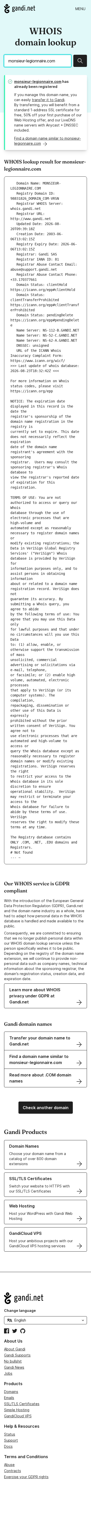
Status (9, 1434)
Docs (8, 1446)
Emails (9, 1398)
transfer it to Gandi (48, 100)
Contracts (12, 1471)
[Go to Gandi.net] (19, 8)
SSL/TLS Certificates (21, 1404)
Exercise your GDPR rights (26, 1477)
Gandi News (14, 1367)
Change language (20, 1310)
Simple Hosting (16, 1410)
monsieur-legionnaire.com (37, 81)
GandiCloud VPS (18, 1416)
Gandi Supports (17, 1355)
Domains (11, 1391)
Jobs (8, 1373)
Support (11, 1440)
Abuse (9, 1464)
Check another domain (46, 1107)
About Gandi (14, 1349)
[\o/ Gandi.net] (45, 1298)
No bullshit (13, 1361)
